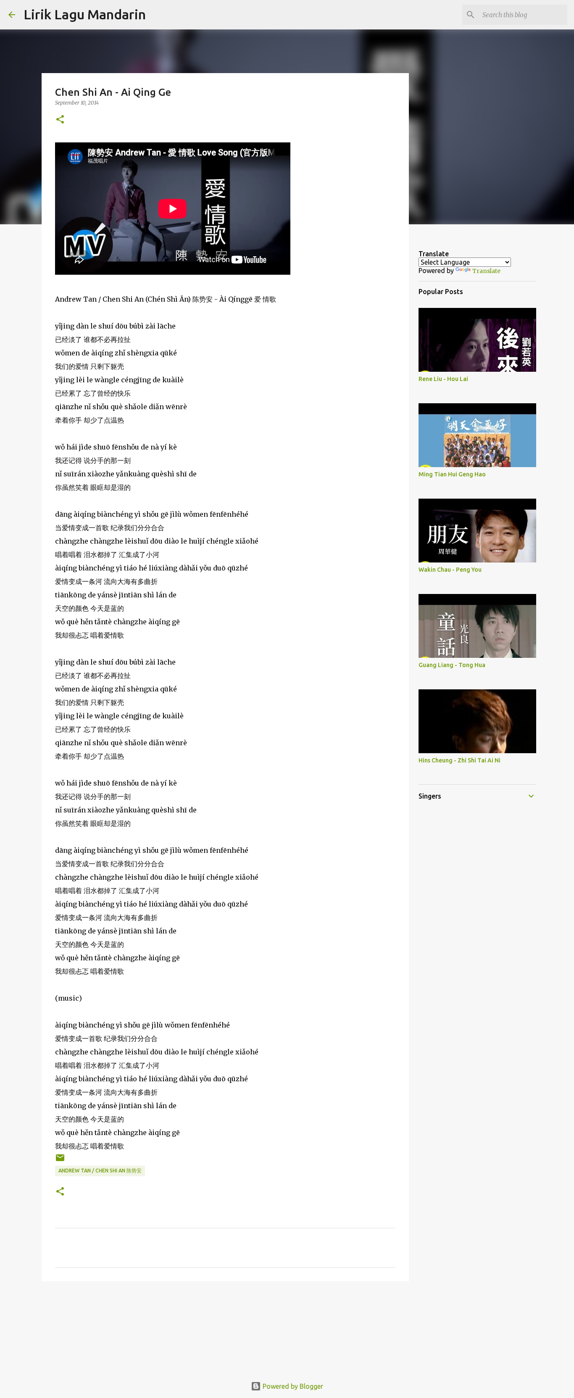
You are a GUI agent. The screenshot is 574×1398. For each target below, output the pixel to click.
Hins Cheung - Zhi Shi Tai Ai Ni (459, 760)
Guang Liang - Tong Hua (452, 665)
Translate (486, 271)
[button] (60, 120)
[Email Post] (60, 1161)
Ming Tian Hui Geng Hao (452, 474)
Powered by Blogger (292, 1386)
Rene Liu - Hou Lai (443, 379)
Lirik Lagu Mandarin (85, 14)
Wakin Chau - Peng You (450, 569)
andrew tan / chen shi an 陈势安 (100, 1170)
